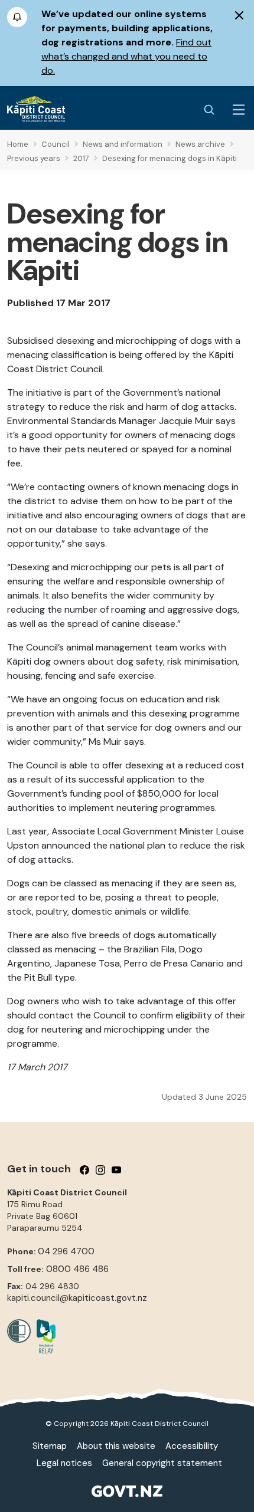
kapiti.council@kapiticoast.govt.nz (77, 1298)
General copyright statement (162, 1463)
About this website (116, 1446)
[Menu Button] (239, 110)
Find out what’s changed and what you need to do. (126, 56)
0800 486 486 (77, 1269)
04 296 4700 (66, 1251)
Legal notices (64, 1463)
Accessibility (191, 1446)
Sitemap (49, 1446)
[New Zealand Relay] (43, 1336)
